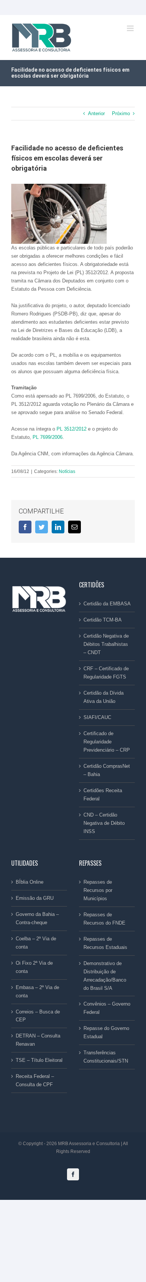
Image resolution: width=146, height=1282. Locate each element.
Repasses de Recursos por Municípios (97, 890)
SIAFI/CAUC (97, 717)
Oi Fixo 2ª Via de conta (34, 967)
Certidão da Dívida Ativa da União (103, 697)
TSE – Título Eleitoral (39, 1060)
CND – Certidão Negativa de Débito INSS (104, 823)
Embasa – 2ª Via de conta (37, 991)
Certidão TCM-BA (102, 620)
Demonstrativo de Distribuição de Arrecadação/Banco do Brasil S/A (104, 976)
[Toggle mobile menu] (131, 28)
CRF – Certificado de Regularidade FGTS (106, 673)
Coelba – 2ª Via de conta (36, 943)
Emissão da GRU (35, 898)
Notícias (67, 471)
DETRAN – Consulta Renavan (38, 1040)
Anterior (96, 113)
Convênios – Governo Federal (106, 1008)
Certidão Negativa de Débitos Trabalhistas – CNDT (106, 644)
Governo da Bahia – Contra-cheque (37, 918)
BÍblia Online (29, 882)
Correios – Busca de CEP (38, 1016)
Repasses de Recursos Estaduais (105, 943)
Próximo (121, 113)
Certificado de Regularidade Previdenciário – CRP (106, 742)
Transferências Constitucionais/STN (105, 1057)
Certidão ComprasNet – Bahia (106, 770)
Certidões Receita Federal (102, 795)
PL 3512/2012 (71, 429)
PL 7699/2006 (48, 437)
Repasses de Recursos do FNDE (104, 919)
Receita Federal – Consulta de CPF (35, 1080)
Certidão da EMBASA (107, 603)
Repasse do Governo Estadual (106, 1032)
